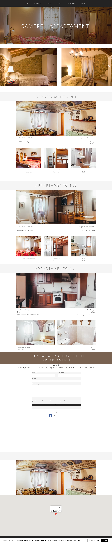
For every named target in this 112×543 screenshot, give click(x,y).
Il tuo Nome (35, 372)
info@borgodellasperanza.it (26, 367)
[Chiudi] (110, 540)
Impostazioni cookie (94, 540)
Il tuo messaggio (36, 383)
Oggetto (34, 378)
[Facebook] (50, 415)
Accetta (105, 540)
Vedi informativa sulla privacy (72, 540)
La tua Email (61, 372)
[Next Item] (108, 66)
